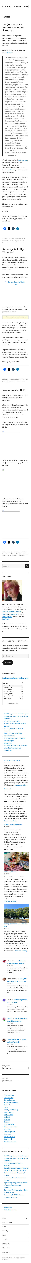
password (5, 381)
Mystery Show (9, 1095)
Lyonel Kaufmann (13, 1040)
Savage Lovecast (9, 1100)
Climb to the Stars (11, 6)
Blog (4, 1218)
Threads (5, 614)
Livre (14, 242)
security (22, 381)
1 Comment (20, 242)
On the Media (8, 1097)
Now (4, 1226)
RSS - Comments (10, 1210)
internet (10, 242)
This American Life (10, 1127)
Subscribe (7, 662)
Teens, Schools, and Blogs (13, 733)
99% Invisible (9, 1124)
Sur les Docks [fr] (10, 1141)
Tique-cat (7, 789)
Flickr (10, 616)
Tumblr (4, 616)
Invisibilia (7, 1105)
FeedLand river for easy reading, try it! (15, 678)
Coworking (6, 1252)
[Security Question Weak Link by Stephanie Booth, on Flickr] (15, 292)
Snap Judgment (9, 1132)
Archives (5, 1078)
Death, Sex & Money (11, 1110)
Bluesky (5, 612)
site (11, 555)
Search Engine (9, 741)
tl (12, 555)
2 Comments (20, 555)
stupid (4, 382)
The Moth (7, 1129)
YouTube (19, 612)
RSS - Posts (8, 1207)
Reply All (7, 1119)
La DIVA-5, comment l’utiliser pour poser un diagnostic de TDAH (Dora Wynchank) (16, 716)
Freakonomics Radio (11, 1102)
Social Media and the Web (17, 379)
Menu (26, 6)
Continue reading (20, 785)
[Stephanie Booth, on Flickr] (15, 590)
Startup (6, 1122)
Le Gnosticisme (9, 736)
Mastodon (12, 612)
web (14, 555)
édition (17, 240)
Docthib (9, 1018)
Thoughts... (8, 743)
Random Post (7, 1222)
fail (20, 240)
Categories (6, 1066)
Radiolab (7, 1117)
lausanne (19, 553)
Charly (9, 53)
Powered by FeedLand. (13, 703)
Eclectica (12, 170)
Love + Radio (8, 1115)
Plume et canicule (10, 872)
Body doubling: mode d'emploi (14, 738)
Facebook (5, 619)
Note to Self (8, 1139)
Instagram (14, 614)
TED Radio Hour (9, 1136)
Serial (6, 1107)
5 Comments (11, 382)
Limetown (7, 1134)
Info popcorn (22, 160)
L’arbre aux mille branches (13, 825)
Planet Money (9, 1112)
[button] (22, 684)
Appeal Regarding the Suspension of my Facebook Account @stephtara (15, 748)
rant (9, 381)
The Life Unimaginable (12, 721)
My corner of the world (15, 238)
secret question (15, 381)
